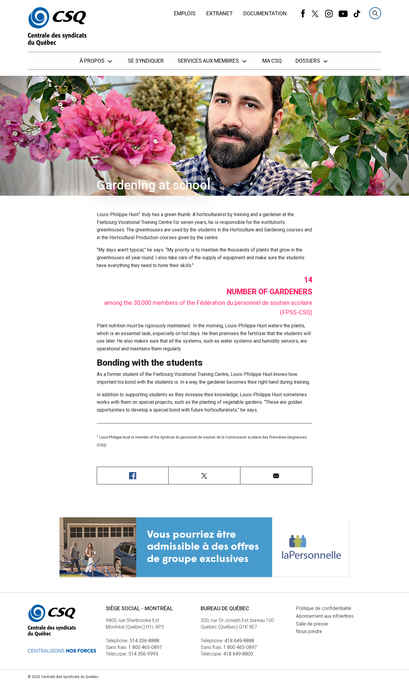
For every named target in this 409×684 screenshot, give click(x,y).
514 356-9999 (143, 654)
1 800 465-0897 (145, 647)
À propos (93, 61)
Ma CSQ (272, 61)
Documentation (265, 13)
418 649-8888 (239, 641)
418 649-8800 (238, 654)
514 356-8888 (144, 641)
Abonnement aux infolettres (325, 616)
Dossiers (308, 61)
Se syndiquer (146, 61)
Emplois (185, 13)
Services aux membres (209, 61)
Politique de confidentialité (323, 608)
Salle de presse (312, 624)
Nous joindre (309, 631)
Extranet (219, 13)
